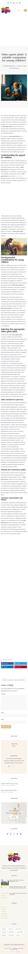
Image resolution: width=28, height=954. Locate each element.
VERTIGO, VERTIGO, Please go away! (9, 783)
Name (2, 712)
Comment (3, 694)
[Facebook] (8, 3)
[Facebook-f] (9, 952)
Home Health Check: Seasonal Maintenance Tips (17, 880)
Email (2, 719)
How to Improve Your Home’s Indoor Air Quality (18, 894)
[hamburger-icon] (25, 10)
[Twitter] (11, 3)
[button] (7, 663)
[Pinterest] (20, 3)
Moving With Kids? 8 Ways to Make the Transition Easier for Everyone (18, 887)
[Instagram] (17, 3)
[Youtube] (14, 3)
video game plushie (7, 659)
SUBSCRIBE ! (14, 817)
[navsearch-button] (18, 10)
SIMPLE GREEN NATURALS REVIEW (9, 790)
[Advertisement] (14, 31)
